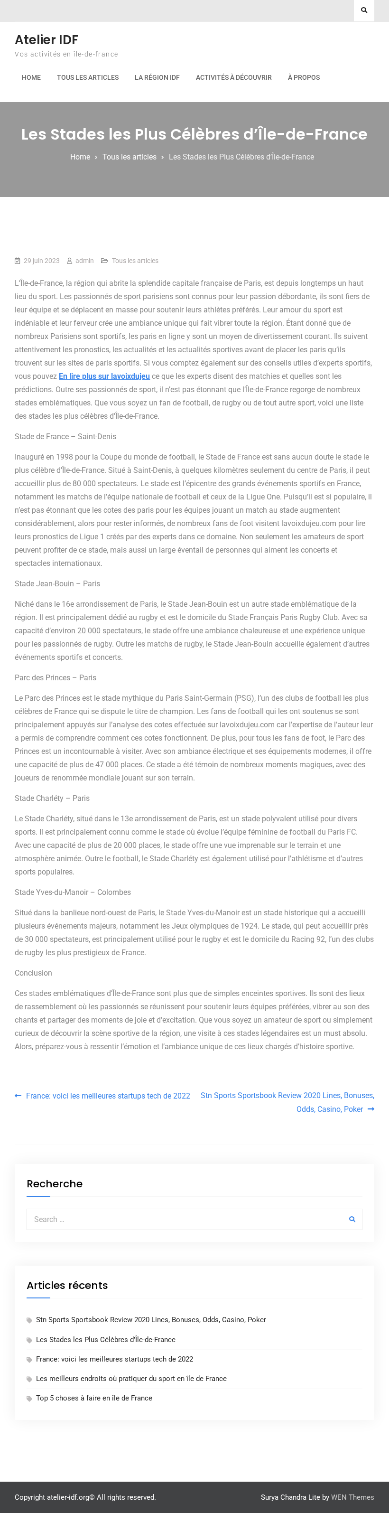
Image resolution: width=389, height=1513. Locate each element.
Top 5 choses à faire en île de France (94, 1398)
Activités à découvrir (234, 77)
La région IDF (157, 77)
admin (84, 260)
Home (31, 77)
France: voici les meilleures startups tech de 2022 (108, 1095)
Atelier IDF (46, 39)
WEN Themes (352, 1497)
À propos (304, 77)
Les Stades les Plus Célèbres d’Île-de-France (106, 1339)
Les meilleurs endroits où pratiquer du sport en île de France (131, 1378)
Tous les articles (88, 77)
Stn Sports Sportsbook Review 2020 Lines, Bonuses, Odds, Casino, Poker (287, 1102)
